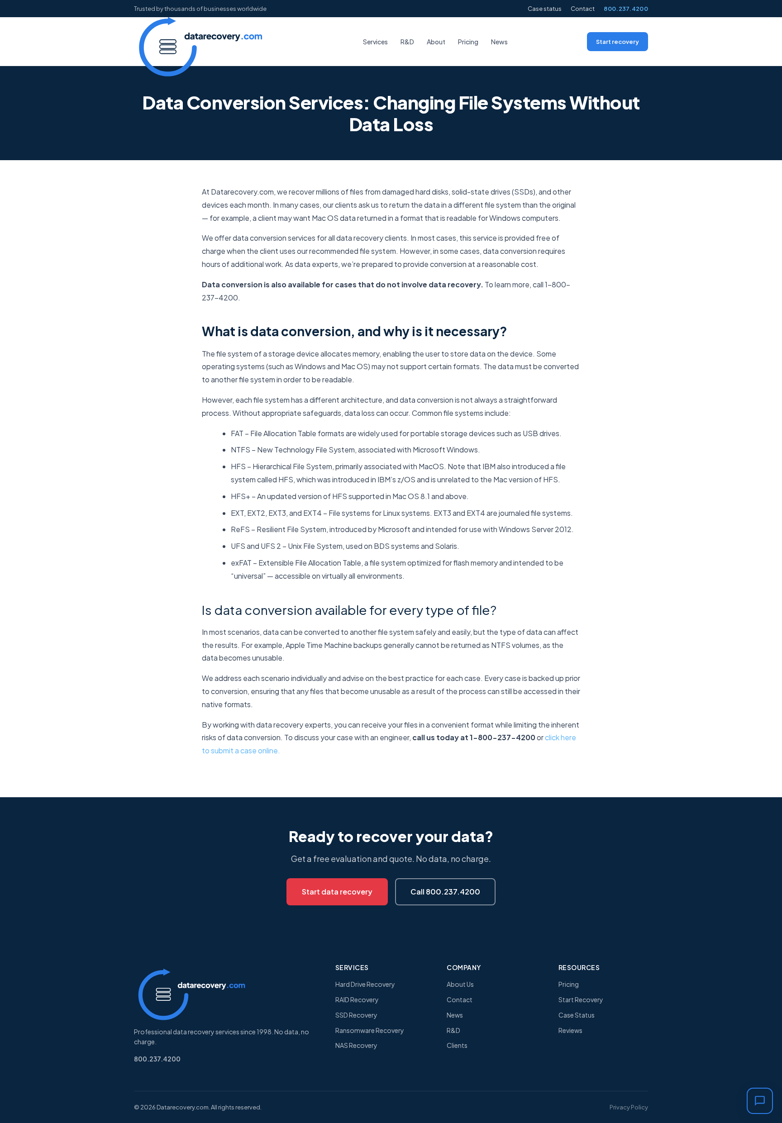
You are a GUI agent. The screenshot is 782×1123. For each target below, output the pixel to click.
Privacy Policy (629, 1107)
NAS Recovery (356, 1045)
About (436, 42)
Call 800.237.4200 (445, 891)
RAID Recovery (357, 999)
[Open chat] (760, 1101)
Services (375, 42)
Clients (457, 1045)
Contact (583, 8)
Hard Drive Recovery (365, 984)
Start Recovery (580, 999)
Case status (545, 8)
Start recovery (617, 41)
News (499, 42)
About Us (460, 984)
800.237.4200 (626, 8)
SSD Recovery (356, 1015)
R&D (407, 42)
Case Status (576, 1015)
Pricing (468, 42)
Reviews (570, 1030)
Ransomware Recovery (369, 1030)
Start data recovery (337, 891)
